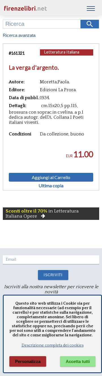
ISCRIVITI (53, 275)
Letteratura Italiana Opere (61, 55)
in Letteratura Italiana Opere (42, 214)
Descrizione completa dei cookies (53, 345)
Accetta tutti (78, 361)
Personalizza (28, 361)
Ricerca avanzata (19, 35)
